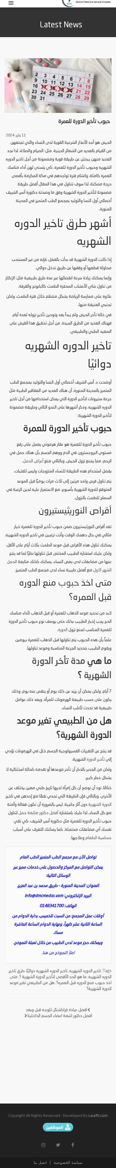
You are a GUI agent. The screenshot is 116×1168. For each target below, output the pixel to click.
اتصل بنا (40, 1162)
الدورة (63, 630)
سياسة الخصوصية (67, 1162)
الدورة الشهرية (100, 805)
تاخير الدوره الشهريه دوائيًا (47, 971)
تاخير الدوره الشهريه (85, 971)
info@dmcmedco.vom (44, 896)
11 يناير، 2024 (16, 135)
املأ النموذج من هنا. (58, 953)
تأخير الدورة (96, 759)
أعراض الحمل (33, 461)
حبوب (68, 583)
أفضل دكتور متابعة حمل (38, 813)
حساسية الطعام (98, 838)
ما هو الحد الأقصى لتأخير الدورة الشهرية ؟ (53, 977)
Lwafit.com (98, 1116)
